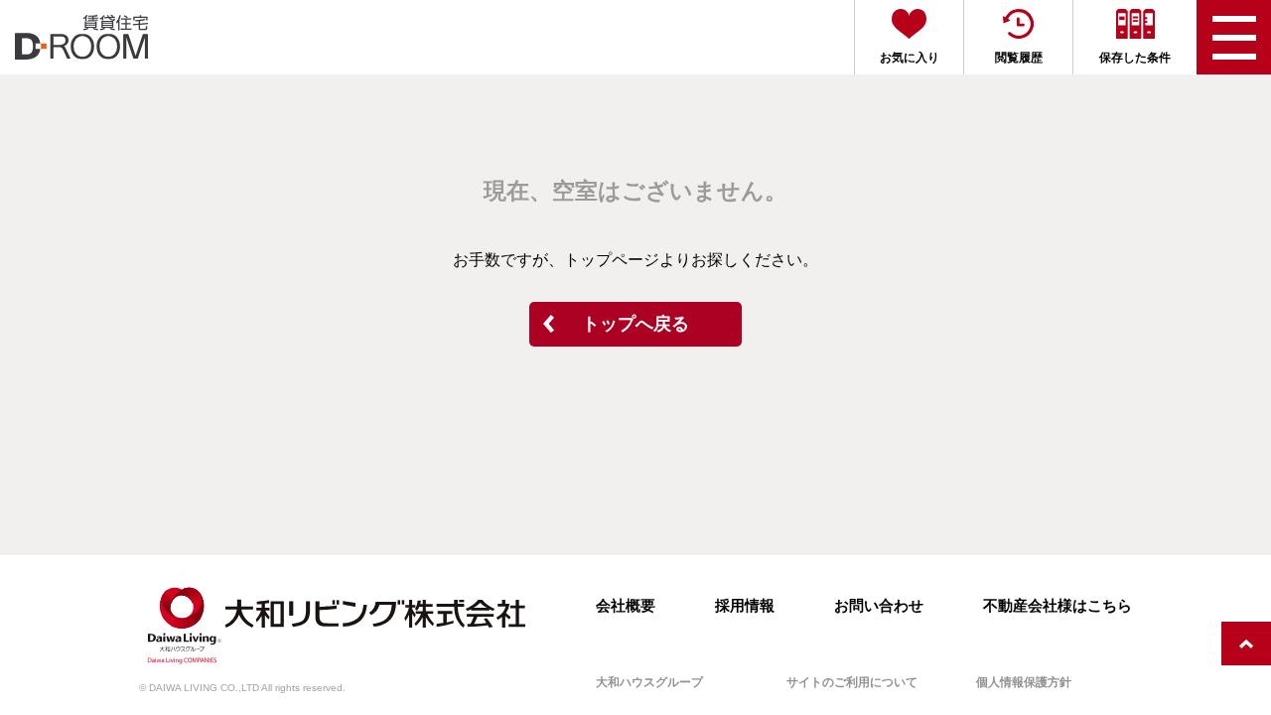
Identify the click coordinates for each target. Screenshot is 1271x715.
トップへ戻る (635, 324)
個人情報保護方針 (1023, 682)
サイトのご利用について (852, 682)
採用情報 (745, 605)
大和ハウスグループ (649, 682)
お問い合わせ (878, 605)
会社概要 (625, 605)
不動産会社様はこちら (1057, 605)
